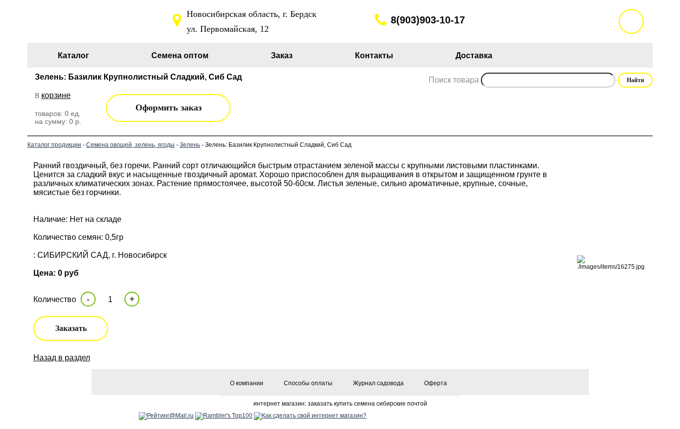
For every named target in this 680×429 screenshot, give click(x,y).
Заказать (71, 328)
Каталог (73, 55)
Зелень (190, 144)
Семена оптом (180, 55)
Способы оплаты (308, 383)
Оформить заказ (168, 107)
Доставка (473, 55)
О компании (246, 383)
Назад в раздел (61, 357)
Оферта (435, 383)
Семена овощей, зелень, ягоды (130, 144)
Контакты (374, 55)
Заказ (282, 55)
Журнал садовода (378, 383)
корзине (56, 95)
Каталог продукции (54, 144)
